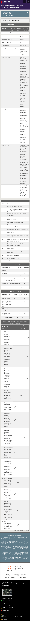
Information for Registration (15, 557)
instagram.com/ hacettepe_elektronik (11, 609)
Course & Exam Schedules (18, 534)
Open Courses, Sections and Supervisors (21, 538)
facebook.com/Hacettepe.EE (9, 605)
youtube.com (5, 610)
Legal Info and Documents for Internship (15, 543)
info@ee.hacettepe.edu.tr (8, 603)
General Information (6, 534)
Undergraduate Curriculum (9, 537)
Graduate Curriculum (7, 552)
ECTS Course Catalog (17, 548)
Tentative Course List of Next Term (11, 540)
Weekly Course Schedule (19, 554)
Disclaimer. (4, 619)
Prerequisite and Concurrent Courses (16, 542)
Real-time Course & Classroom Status (18, 534)
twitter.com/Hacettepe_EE (8, 607)
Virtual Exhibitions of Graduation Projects (20, 546)
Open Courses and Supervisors (15, 553)
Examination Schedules (14, 541)
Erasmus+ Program (8, 547)
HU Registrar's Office (19, 549)
